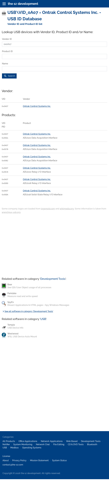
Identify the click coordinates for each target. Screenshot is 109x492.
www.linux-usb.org (11, 212)
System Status (59, 460)
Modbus (14, 447)
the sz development (23, 4)
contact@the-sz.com (13, 464)
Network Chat (43, 444)
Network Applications (52, 441)
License (6, 456)
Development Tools (52, 278)
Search (9, 76)
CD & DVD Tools (76, 444)
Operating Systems (31, 447)
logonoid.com (48, 208)
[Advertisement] (54, 245)
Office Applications (27, 441)
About (6, 460)
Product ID (7, 51)
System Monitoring (22, 444)
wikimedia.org (67, 208)
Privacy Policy (19, 460)
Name (5, 63)
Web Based (71, 441)
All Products (9, 441)
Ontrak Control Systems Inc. (37, 106)
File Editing (58, 444)
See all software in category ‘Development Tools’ (27, 311)
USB (43, 319)
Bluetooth (92, 444)
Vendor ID (7, 39)
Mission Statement (39, 460)
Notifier (6, 444)
